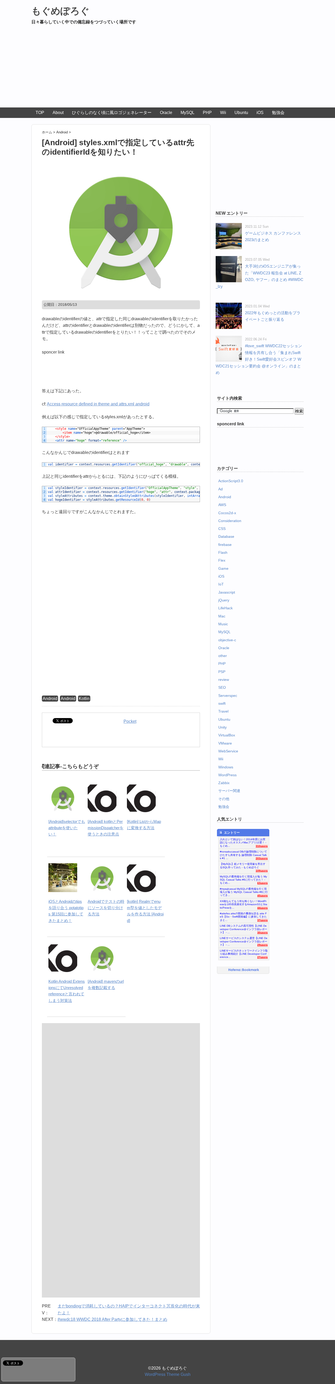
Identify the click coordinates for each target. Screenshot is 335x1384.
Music (223, 624)
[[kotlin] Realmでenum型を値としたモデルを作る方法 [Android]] (141, 866)
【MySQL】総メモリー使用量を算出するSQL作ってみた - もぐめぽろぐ (242, 865)
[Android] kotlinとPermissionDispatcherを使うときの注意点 (106, 828)
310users (262, 846)
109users (262, 870)
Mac (221, 616)
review (223, 679)
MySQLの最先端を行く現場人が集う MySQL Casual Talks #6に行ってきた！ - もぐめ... (243, 878)
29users (262, 944)
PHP (207, 112)
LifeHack (225, 608)
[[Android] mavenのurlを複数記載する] (102, 946)
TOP (40, 112)
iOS (260, 112)
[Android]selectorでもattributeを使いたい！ (66, 828)
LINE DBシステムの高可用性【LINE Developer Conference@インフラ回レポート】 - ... (243, 927)
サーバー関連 (229, 791)
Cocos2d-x (227, 513)
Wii (223, 112)
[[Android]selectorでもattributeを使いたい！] (62, 786)
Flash (222, 552)
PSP (221, 672)
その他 (223, 799)
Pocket (130, 721)
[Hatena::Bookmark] (243, 970)
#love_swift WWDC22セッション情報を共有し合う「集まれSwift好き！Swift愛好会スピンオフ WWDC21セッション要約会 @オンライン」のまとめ (259, 359)
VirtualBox (226, 735)
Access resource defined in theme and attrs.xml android (98, 404)
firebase (225, 544)
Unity (222, 727)
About (58, 112)
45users (262, 895)
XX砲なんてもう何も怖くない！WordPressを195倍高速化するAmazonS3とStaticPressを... (243, 903)
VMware (225, 743)
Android (50, 698)
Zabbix (224, 783)
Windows (225, 767)
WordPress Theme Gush (168, 1374)
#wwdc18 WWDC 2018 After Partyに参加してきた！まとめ (112, 1319)
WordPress (227, 775)
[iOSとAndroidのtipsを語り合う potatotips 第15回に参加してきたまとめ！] (62, 866)
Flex (221, 560)
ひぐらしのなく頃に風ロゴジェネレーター (112, 112)
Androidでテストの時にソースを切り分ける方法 (106, 907)
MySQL (187, 112)
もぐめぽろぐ (60, 11)
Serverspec (227, 695)
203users (262, 858)
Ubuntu (241, 112)
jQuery (223, 600)
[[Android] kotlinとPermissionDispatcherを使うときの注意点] (102, 786)
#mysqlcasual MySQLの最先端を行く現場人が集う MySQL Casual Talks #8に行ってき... (244, 890)
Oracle (166, 112)
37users (262, 920)
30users (262, 932)
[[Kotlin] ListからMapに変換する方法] (141, 786)
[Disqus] (121, 1091)
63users (262, 883)
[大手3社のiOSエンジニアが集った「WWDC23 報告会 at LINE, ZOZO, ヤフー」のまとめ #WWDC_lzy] (229, 259)
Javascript (226, 592)
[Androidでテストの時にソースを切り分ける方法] (102, 866)
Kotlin (84, 698)
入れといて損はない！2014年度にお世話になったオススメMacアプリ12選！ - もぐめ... (243, 841)
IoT (221, 584)
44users (262, 908)
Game (223, 568)
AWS (222, 505)
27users (262, 957)
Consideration (229, 521)
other (222, 656)
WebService (228, 751)
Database (226, 536)
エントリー (232, 832)
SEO (222, 687)
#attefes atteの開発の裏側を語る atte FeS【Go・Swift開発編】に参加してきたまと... (243, 915)
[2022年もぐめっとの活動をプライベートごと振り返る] (229, 306)
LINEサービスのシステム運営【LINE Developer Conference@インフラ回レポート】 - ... (243, 940)
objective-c (227, 640)
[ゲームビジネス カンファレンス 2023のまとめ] (229, 226)
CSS (222, 529)
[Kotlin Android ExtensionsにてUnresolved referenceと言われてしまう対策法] (62, 946)
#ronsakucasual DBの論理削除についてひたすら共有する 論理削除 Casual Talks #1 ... (243, 853)
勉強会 (278, 112)
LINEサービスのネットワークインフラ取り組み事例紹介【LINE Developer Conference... (244, 952)
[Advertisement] (167, 68)
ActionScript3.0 (230, 481)
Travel (223, 711)
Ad (220, 489)
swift (222, 703)
